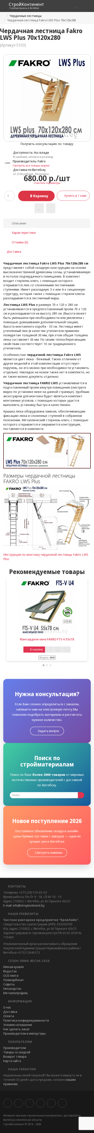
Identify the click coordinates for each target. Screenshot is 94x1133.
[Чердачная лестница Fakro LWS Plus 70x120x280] (47, 97)
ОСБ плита (10, 975)
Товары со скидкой (16, 1052)
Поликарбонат (13, 980)
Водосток (10, 971)
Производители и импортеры (24, 1033)
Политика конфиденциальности (26, 1020)
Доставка (14, 251)
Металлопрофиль (15, 993)
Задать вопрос (48, 731)
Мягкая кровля (13, 967)
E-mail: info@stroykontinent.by (24, 905)
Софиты (9, 984)
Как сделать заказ (16, 1029)
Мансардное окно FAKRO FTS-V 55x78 (47, 639)
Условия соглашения (17, 1025)
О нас (7, 1007)
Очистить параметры (47, 183)
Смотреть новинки (48, 852)
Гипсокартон (12, 989)
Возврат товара (14, 1056)
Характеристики (23, 232)
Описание (18, 223)
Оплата (8, 1016)
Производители (14, 1048)
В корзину (38, 196)
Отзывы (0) (19, 242)
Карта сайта (12, 1061)
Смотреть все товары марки (31, 165)
